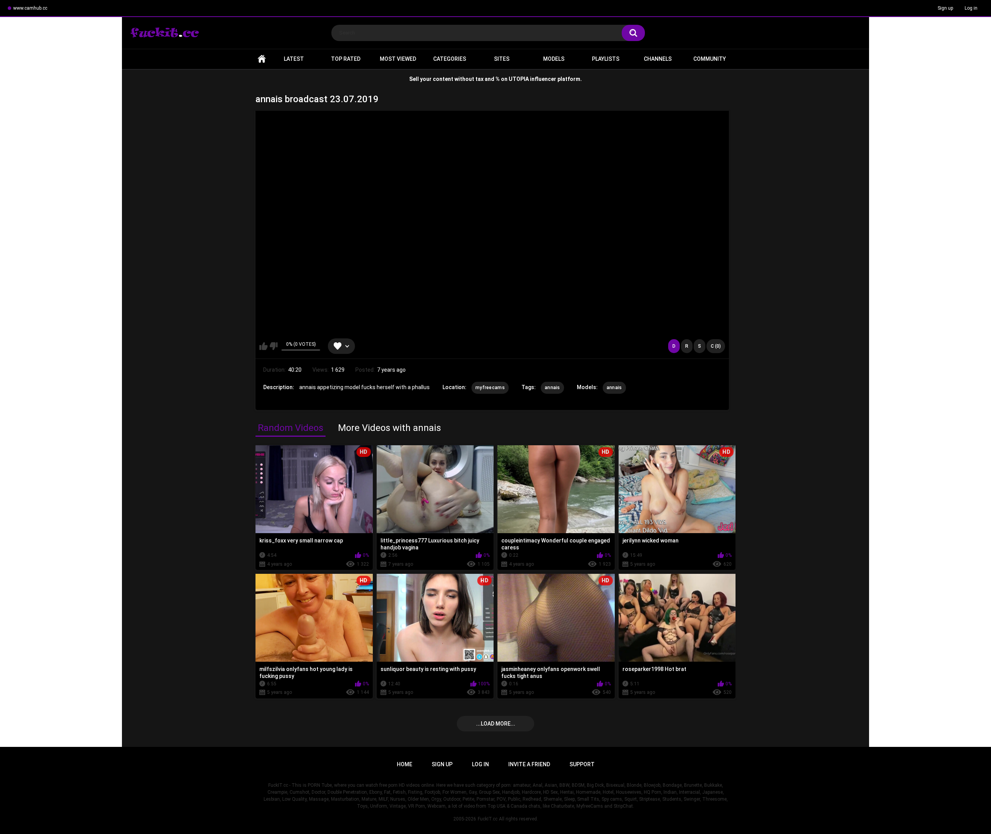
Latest (294, 59)
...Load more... (495, 724)
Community (709, 59)
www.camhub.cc (30, 8)
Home (261, 59)
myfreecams (490, 387)
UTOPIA (519, 79)
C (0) (716, 346)
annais (552, 387)
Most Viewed (398, 59)
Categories (449, 59)
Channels (658, 59)
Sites (501, 59)
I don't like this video (273, 346)
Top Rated (345, 59)
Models (553, 59)
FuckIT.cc (487, 819)
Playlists (605, 59)
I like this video (263, 346)
